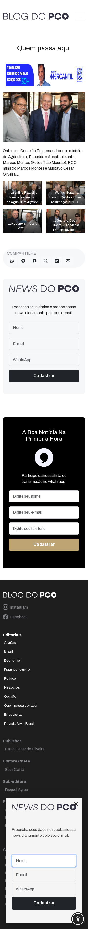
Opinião (10, 696)
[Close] (76, 804)
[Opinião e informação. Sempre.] (36, 16)
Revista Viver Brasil (19, 723)
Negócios (12, 687)
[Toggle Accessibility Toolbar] (78, 919)
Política (10, 678)
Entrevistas (13, 714)
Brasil (8, 651)
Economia (12, 660)
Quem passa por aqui (20, 705)
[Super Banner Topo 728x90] (44, 75)
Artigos (10, 642)
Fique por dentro (17, 669)
